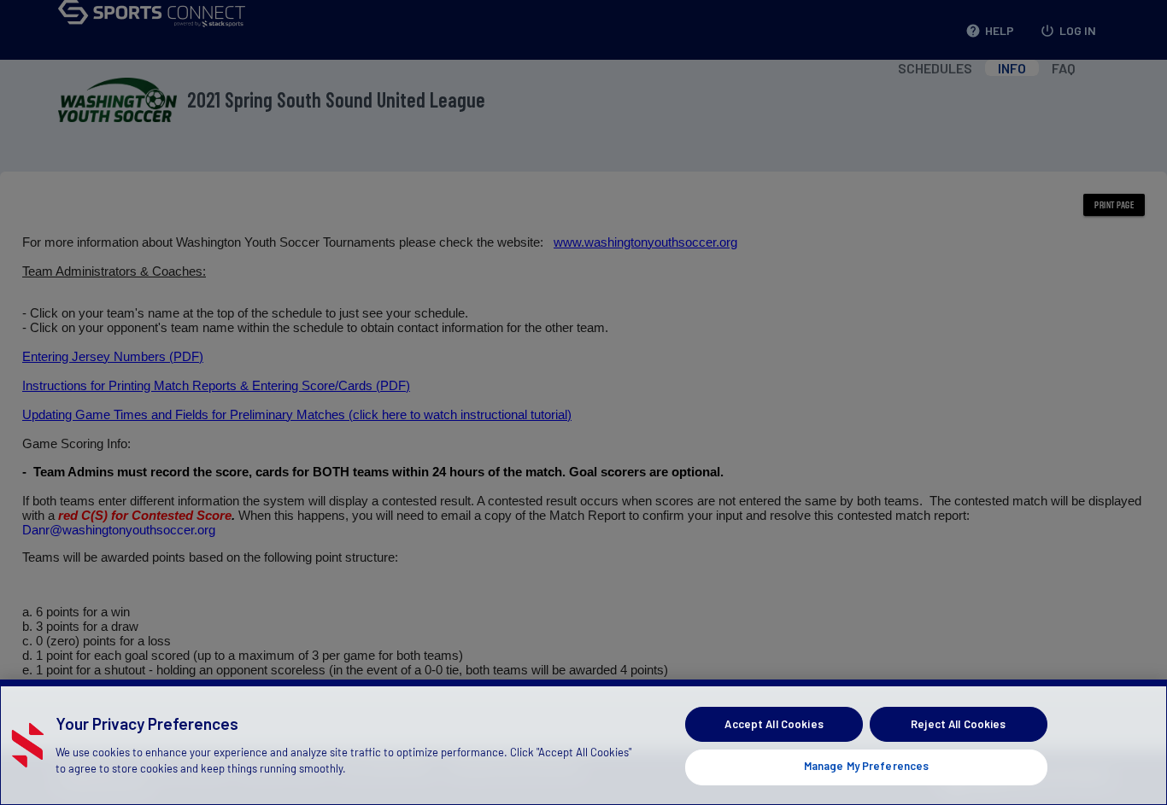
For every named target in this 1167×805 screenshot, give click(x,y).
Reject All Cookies (958, 724)
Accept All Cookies (773, 724)
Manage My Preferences (866, 766)
